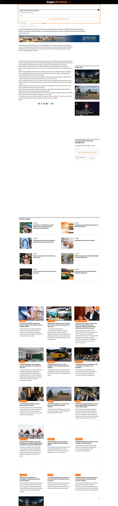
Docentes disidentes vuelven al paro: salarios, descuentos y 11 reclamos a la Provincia (30, 366)
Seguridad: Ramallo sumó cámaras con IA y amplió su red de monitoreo (86, 442)
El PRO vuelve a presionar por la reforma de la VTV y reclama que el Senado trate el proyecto (59, 325)
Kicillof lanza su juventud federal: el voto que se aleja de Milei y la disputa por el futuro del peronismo (86, 405)
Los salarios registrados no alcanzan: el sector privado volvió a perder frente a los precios (58, 479)
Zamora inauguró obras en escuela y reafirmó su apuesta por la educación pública (58, 443)
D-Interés (35, 223)
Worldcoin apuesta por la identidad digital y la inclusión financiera (86, 256)
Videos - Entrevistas (81, 321)
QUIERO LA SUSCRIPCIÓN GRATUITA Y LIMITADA (87, 152)
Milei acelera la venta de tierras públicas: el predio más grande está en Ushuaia (84, 112)
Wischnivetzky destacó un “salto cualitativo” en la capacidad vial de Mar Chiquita (58, 366)
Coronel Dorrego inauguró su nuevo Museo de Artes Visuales (29, 404)
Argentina (50, 401)
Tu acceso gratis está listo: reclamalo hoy (84, 142)
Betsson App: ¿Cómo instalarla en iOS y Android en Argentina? (85, 272)
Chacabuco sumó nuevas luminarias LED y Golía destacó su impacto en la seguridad (86, 366)
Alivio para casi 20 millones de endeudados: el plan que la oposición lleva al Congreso (30, 479)
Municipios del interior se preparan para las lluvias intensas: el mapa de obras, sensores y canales (86, 479)
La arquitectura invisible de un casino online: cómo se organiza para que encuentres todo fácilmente (43, 226)
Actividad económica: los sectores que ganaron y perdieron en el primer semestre (58, 405)
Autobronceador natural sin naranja (85, 240)
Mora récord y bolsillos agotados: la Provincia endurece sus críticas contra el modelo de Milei (31, 325)
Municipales (51, 361)
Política (22, 361)
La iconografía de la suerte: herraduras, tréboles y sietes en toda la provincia (44, 241)
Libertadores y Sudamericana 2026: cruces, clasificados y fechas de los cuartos (83, 80)
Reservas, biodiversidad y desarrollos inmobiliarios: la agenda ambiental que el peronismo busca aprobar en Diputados (31, 443)
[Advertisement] (46, 54)
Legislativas (51, 321)
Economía (22, 321)
